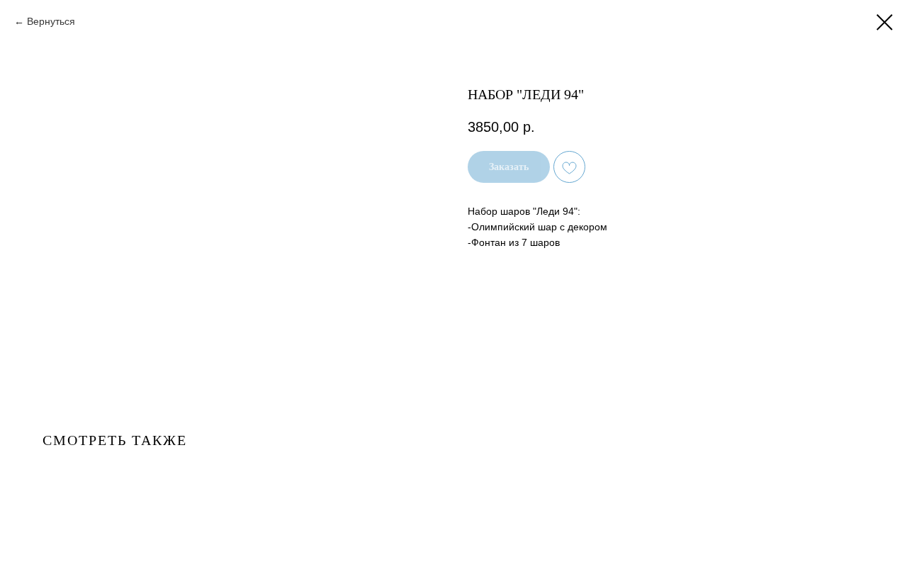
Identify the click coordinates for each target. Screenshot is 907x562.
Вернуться (51, 21)
